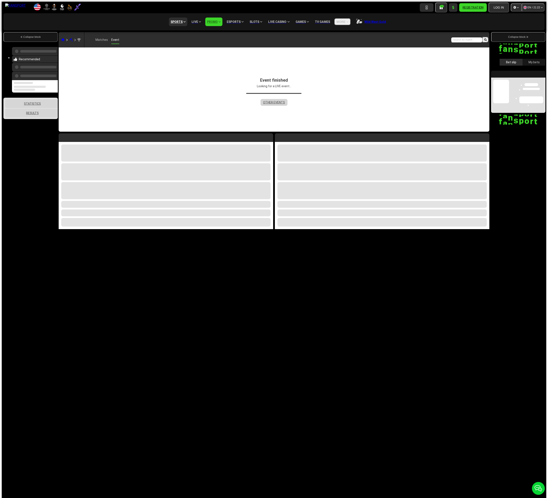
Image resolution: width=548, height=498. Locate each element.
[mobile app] (426, 7)
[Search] (485, 40)
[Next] (288, 136)
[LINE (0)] (63, 39)
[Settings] (516, 7)
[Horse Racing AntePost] (71, 39)
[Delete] (485, 136)
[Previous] (53, 71)
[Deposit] (453, 7)
